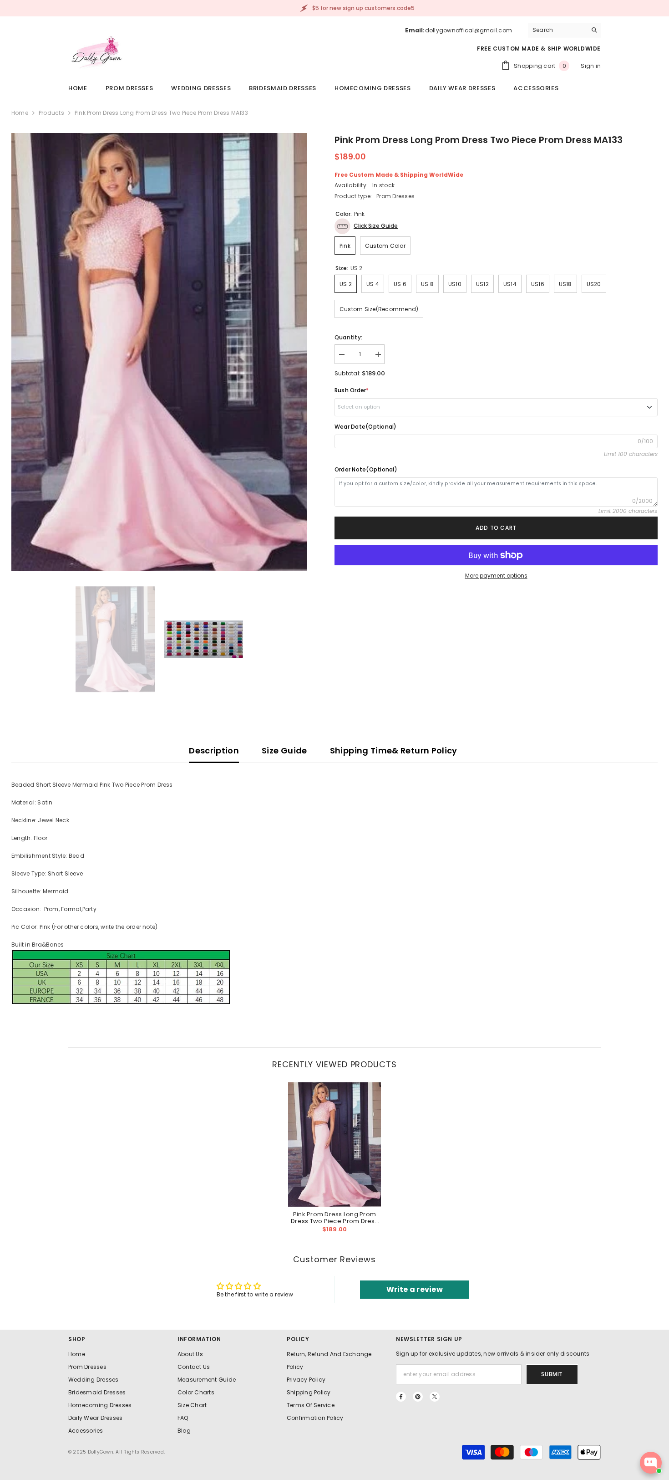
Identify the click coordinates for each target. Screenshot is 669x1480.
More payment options (496, 575)
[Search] (564, 30)
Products (51, 113)
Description (214, 750)
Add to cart (496, 528)
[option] (159, 352)
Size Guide (284, 750)
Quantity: (348, 337)
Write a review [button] (414, 1289)
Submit (552, 1374)
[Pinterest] (418, 1397)
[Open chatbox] (651, 1463)
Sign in (591, 66)
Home (19, 113)
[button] (366, 226)
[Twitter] (435, 1397)
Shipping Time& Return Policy (393, 750)
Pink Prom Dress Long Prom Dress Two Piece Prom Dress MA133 (334, 1217)
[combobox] (557, 30)
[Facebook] (401, 1397)
